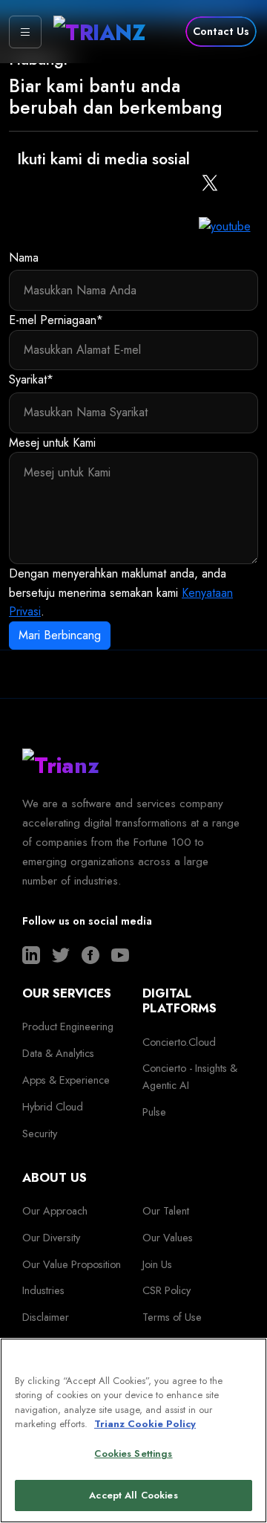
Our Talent (165, 1210)
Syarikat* (31, 379)
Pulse (154, 1112)
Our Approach (55, 1210)
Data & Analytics (58, 1053)
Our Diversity (51, 1237)
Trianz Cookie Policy (145, 1424)
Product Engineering (67, 1026)
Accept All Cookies (133, 1495)
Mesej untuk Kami (52, 442)
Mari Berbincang (60, 635)
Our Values (167, 1237)
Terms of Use (172, 1317)
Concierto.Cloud (179, 1042)
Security (39, 1133)
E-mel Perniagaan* (56, 320)
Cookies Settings (133, 1453)
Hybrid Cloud (52, 1106)
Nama (24, 257)
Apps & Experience (66, 1080)
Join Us (157, 1264)
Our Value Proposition (71, 1264)
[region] (133, 1430)
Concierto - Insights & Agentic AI (189, 1077)
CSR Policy (166, 1290)
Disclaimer (45, 1317)
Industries (43, 1290)
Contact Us (221, 31)
